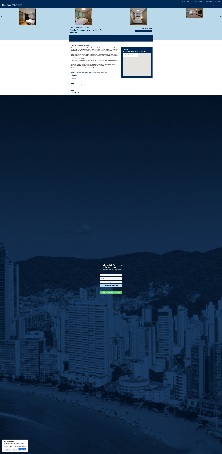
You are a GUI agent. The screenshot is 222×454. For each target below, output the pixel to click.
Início (172, 5)
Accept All (23, 449)
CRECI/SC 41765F (81, 72)
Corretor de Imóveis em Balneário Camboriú (95, 72)
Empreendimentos (196, 5)
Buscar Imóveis (178, 5)
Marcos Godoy (74, 72)
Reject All (15, 449)
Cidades (186, 5)
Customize (8, 449)
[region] (15, 446)
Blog (213, 5)
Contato (217, 5)
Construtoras (205, 5)
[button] (2, 17)
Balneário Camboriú (83, 27)
